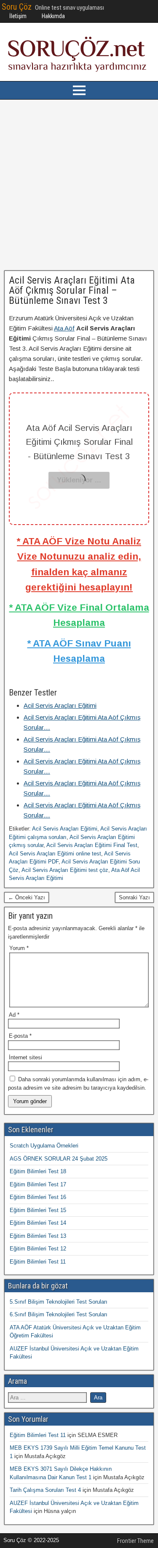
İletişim (18, 16)
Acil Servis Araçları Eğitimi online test (55, 853)
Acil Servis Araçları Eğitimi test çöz (64, 870)
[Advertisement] (79, 185)
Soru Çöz (17, 7)
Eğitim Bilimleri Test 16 (38, 1197)
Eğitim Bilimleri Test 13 (38, 1236)
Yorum (19, 948)
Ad (14, 1015)
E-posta (20, 1036)
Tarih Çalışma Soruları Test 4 (45, 1490)
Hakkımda (53, 16)
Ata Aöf (64, 328)
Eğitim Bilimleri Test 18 (38, 1171)
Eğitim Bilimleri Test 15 (38, 1210)
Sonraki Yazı (134, 897)
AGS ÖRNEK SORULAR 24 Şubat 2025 (58, 1159)
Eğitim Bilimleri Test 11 (38, 1261)
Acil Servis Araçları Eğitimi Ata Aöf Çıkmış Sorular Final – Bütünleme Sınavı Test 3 (72, 290)
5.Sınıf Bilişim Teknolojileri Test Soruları (58, 1302)
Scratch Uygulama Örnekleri (44, 1145)
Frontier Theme (135, 1541)
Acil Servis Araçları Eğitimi (64, 828)
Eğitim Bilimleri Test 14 (38, 1223)
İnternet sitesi (25, 1057)
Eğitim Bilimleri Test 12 (38, 1248)
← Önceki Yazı (26, 897)
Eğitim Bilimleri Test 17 (38, 1184)
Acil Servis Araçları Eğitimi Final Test (91, 845)
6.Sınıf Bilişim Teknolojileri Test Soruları (58, 1314)
